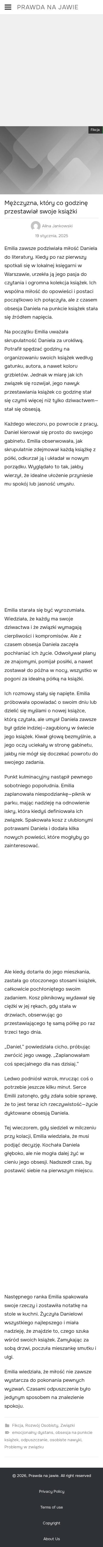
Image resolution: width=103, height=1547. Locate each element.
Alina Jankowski (57, 226)
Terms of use (51, 1507)
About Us (51, 1538)
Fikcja (95, 130)
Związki (67, 1425)
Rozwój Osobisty (41, 1425)
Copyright (51, 1523)
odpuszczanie (34, 1440)
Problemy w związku (24, 1447)
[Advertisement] (51, 68)
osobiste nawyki (65, 1440)
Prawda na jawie (48, 7)
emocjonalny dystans (32, 1432)
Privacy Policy (51, 1491)
